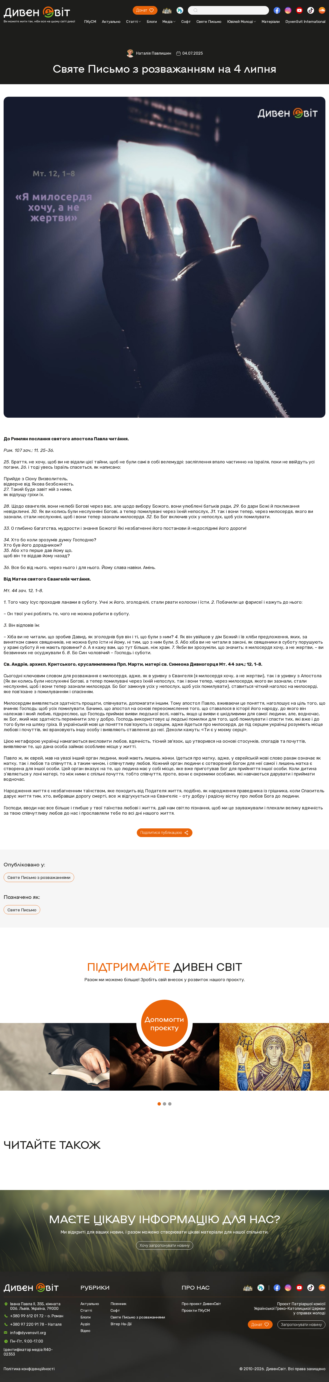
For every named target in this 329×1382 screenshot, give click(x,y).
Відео (85, 1331)
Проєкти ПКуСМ (196, 1310)
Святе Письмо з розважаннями (38, 877)
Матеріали (271, 21)
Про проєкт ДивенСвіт (201, 1304)
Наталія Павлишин (153, 53)
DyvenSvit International (305, 21)
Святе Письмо (209, 21)
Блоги (152, 21)
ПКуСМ (90, 21)
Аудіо (85, 1324)
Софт (186, 21)
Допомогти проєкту (164, 1023)
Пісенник (118, 1304)
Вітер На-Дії (121, 1324)
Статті (132, 21)
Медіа (167, 21)
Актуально (111, 21)
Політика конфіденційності (29, 1369)
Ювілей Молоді (240, 21)
